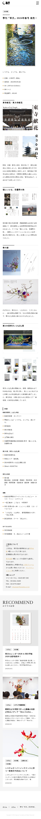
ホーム (5, 807)
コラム (13, 807)
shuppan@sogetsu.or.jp (21, 587)
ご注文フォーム (28, 565)
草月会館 (9, 559)
